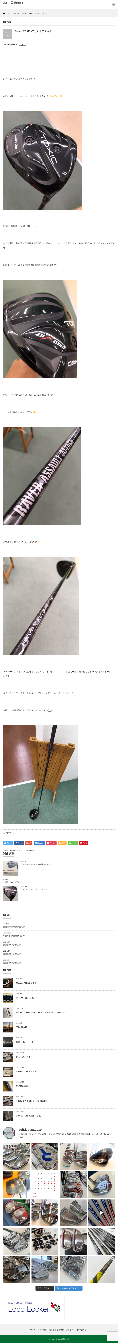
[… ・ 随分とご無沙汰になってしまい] (16, 1269)
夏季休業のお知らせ (12, 945)
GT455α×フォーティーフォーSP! (34, 889)
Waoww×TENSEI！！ (26, 983)
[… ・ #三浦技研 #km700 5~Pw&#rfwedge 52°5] (44, 1269)
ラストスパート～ (24, 1056)
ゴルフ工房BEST (64, 1339)
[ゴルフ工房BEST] (25, 2)
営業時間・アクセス (65, 1330)
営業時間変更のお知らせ (14, 927)
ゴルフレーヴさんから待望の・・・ (35, 864)
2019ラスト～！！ (24, 1042)
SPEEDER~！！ (32, 850)
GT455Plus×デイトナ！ (14, 850)
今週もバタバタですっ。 (13, 882)
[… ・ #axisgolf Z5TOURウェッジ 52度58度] (101, 1156)
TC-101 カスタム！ (26, 997)
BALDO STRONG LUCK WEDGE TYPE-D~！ (41, 1012)
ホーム (32, 1330)
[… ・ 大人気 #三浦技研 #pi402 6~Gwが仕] (73, 1269)
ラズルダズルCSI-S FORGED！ (32, 1101)
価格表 (52, 1330)
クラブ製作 (42, 1330)
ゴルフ (22, 44)
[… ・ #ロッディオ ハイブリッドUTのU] (73, 1241)
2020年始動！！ (23, 1027)
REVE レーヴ (12, 833)
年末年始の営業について (14, 936)
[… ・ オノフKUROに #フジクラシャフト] (101, 1241)
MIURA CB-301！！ (26, 1071)
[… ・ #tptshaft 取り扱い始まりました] (101, 1269)
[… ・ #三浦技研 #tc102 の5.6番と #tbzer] (44, 1212)
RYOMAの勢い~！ (24, 1086)
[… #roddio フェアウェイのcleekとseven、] (16, 1212)
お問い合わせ (81, 1330)
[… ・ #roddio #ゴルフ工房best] (101, 1212)
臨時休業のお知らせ (12, 954)
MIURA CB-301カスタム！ (29, 1115)
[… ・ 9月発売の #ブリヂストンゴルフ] (16, 1156)
